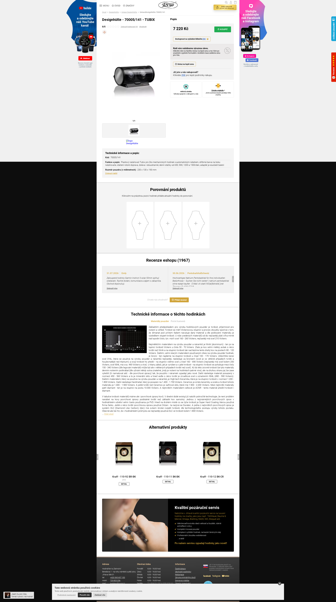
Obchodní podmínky (183, 572)
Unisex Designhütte (129, 12)
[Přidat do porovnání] (104, 32)
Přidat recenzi (181, 300)
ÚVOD (117, 5)
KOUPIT (224, 29)
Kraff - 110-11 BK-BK (168, 476)
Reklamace (179, 575)
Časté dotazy (180, 569)
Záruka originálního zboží (185, 577)
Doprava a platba (182, 580)
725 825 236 (115, 580)
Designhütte (114, 12)
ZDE (204, 39)
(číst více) (109, 414)
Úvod (104, 12)
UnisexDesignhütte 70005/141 (152, 12)
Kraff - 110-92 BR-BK (124, 476)
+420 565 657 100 (117, 577)
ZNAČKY (130, 5)
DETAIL (124, 484)
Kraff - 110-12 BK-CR (212, 476)
